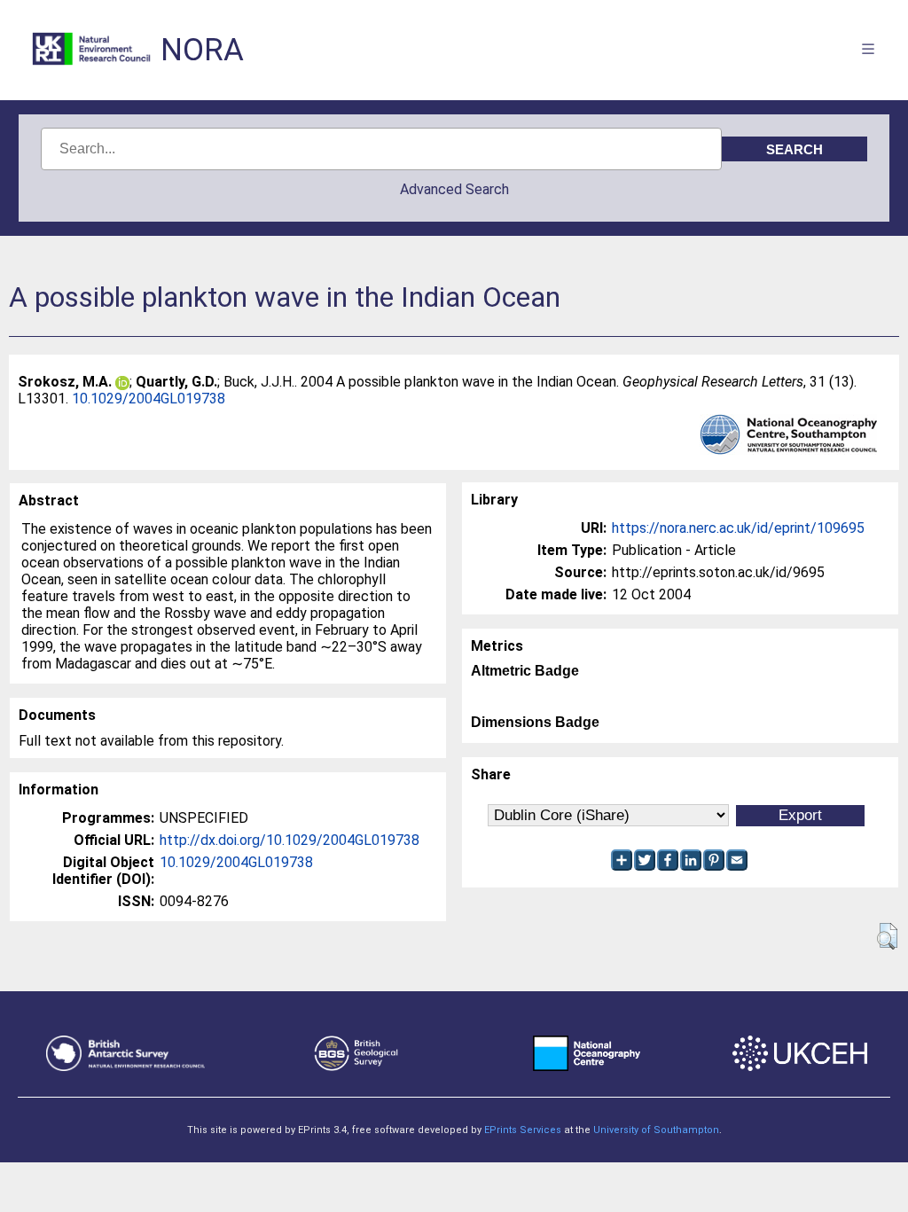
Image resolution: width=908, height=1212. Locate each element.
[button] (887, 936)
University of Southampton (656, 1130)
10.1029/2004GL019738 (148, 398)
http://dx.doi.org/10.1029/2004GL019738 (289, 840)
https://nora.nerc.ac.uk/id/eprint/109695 (738, 528)
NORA (202, 50)
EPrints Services (522, 1130)
